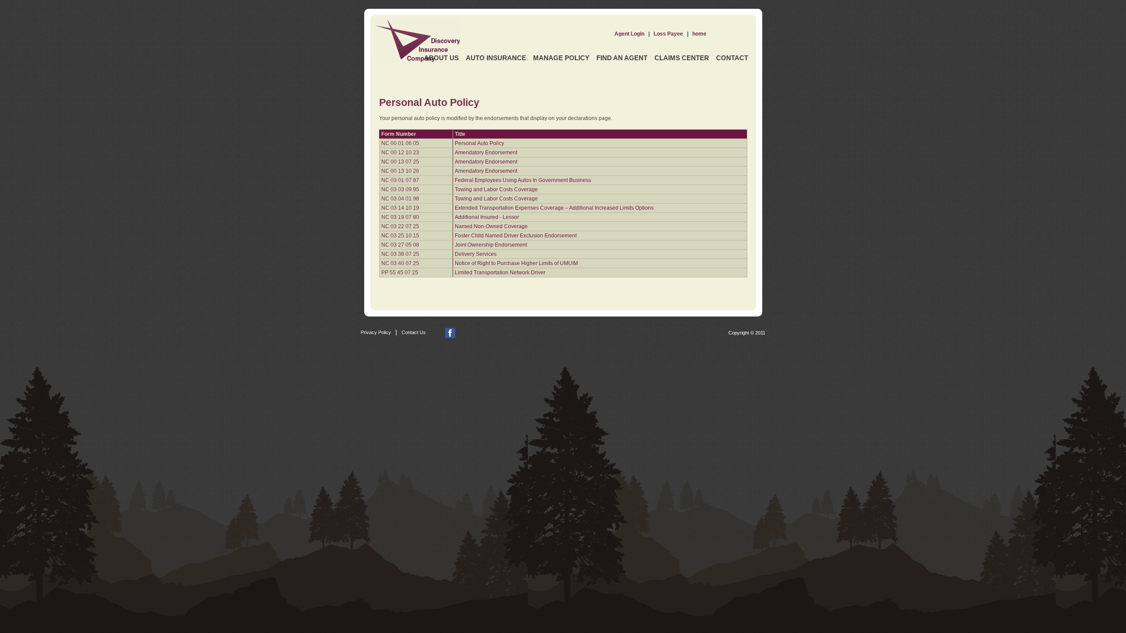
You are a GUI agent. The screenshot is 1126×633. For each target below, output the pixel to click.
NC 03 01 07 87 (400, 180)
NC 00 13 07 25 (400, 162)
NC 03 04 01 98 (400, 199)
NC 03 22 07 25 (400, 226)
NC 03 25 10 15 (400, 236)
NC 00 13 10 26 (400, 171)
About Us (441, 58)
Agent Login (629, 34)
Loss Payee (668, 34)
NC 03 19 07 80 (400, 217)
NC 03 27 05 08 (400, 245)
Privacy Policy (376, 332)
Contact (732, 58)
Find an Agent (621, 58)
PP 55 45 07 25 (399, 272)
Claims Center (681, 58)
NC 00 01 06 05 (400, 143)
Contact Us (414, 332)
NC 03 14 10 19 (400, 208)
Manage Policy (561, 58)
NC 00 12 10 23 (400, 152)
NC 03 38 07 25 (400, 254)
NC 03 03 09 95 (400, 189)
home (699, 34)
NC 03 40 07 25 (400, 263)
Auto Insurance (496, 58)
